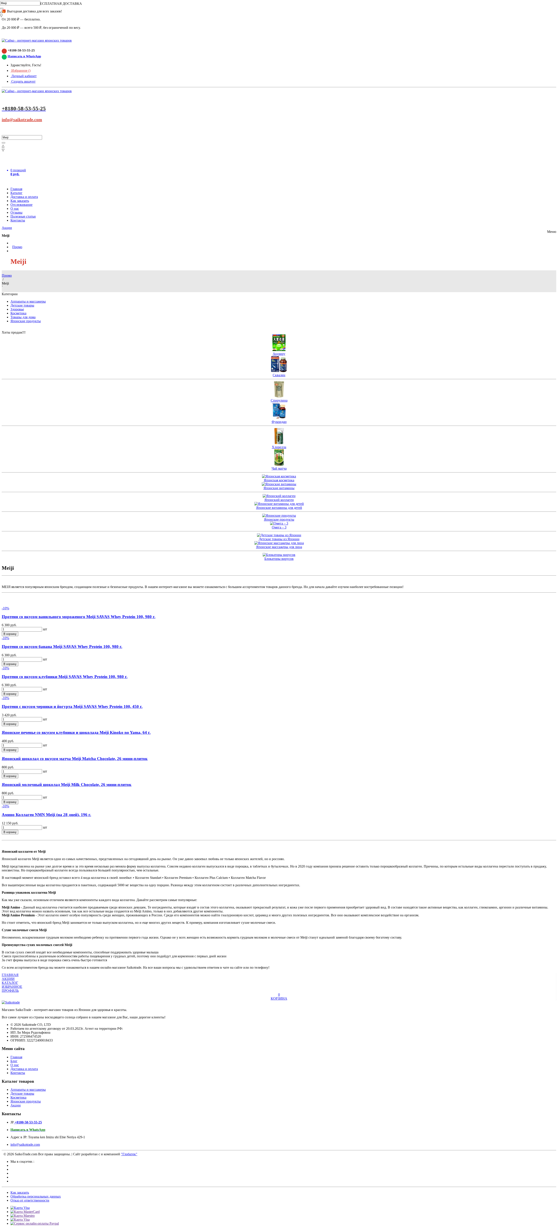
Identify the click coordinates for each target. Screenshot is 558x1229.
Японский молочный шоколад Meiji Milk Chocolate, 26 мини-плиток (66, 784)
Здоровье (17, 309)
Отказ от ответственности (29, 1200)
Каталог (16, 193)
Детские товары (22, 305)
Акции (7, 228)
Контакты (17, 220)
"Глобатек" (129, 1154)
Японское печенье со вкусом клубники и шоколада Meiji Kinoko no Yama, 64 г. (76, 732)
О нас (14, 208)
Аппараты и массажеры (28, 301)
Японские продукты (25, 321)
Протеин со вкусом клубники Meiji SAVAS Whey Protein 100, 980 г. (65, 676)
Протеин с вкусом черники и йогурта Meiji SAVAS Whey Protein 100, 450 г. (72, 706)
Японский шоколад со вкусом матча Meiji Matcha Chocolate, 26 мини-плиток (75, 758)
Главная (16, 189)
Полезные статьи (23, 216)
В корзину (10, 634)
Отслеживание (21, 204)
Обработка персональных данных (35, 1196)
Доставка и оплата (24, 197)
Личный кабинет (23, 76)
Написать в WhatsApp (24, 56)
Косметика (18, 313)
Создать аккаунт (23, 81)
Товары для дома (23, 317)
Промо (17, 247)
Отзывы (16, 212)
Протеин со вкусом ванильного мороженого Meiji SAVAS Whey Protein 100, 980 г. (78, 616)
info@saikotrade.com (22, 119)
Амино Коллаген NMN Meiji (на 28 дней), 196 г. (46, 814)
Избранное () (20, 70)
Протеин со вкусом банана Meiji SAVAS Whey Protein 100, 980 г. (62, 646)
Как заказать (19, 201)
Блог (13, 1061)
